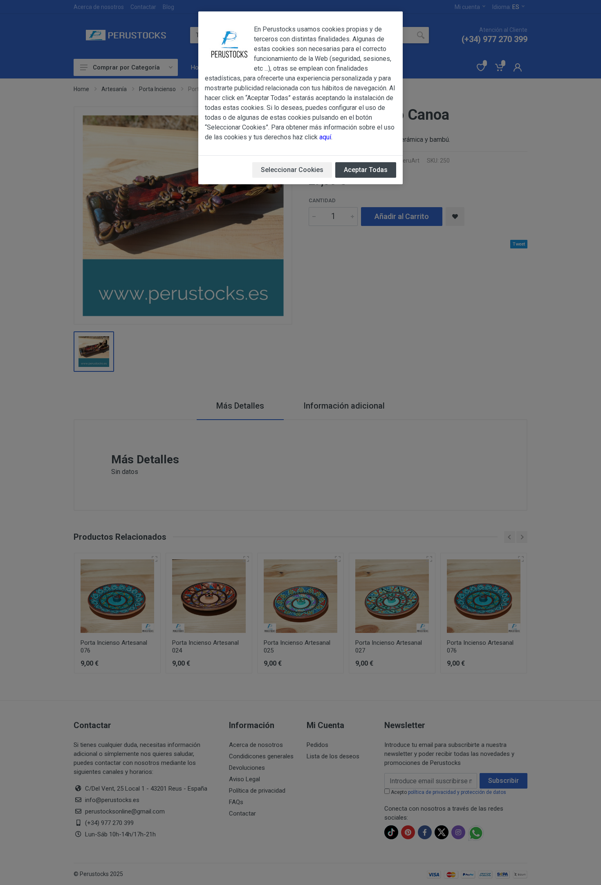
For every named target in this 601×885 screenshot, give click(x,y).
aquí (325, 137)
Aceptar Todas (366, 170)
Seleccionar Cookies (292, 170)
